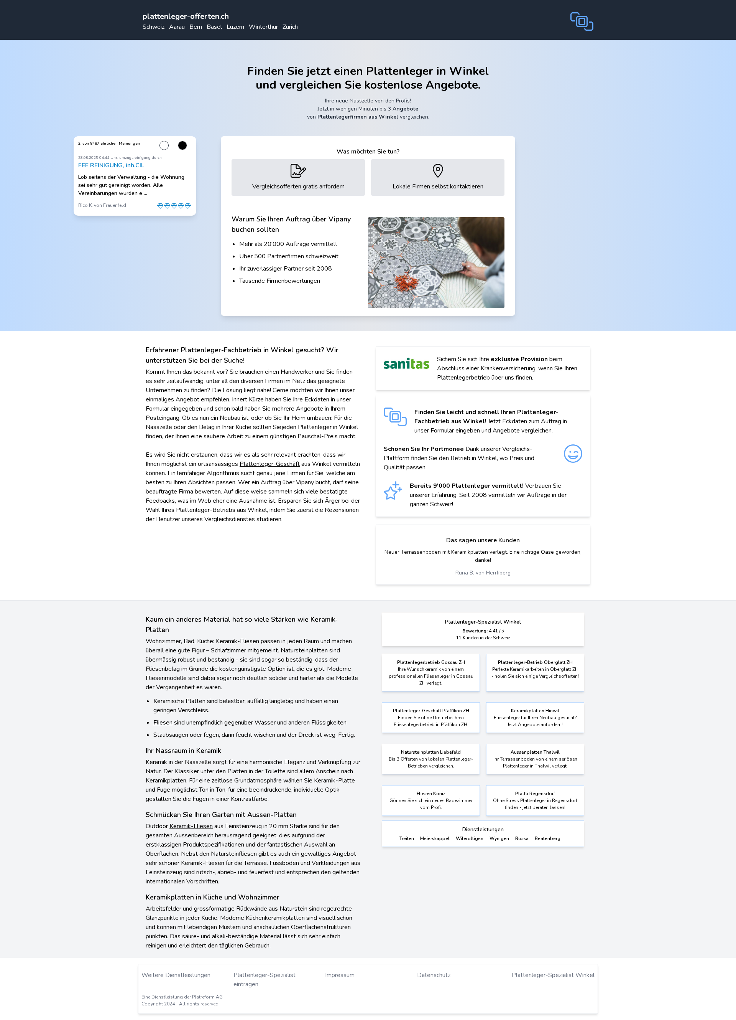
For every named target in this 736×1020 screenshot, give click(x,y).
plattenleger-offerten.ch (186, 16)
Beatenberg (547, 838)
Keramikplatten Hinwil (535, 711)
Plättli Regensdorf (535, 794)
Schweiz (153, 27)
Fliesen (162, 722)
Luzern (235, 27)
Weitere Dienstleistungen (175, 975)
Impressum (340, 975)
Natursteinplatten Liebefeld (431, 752)
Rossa (522, 838)
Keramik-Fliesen (191, 826)
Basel (214, 27)
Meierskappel (435, 838)
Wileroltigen (469, 838)
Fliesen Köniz (431, 794)
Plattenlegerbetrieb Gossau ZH (431, 662)
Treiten (406, 838)
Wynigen (499, 838)
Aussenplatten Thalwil (535, 752)
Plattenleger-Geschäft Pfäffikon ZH (431, 711)
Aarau (177, 27)
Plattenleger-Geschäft (270, 464)
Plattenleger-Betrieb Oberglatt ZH (535, 662)
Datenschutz (433, 975)
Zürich (290, 27)
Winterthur (263, 27)
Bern (195, 27)
